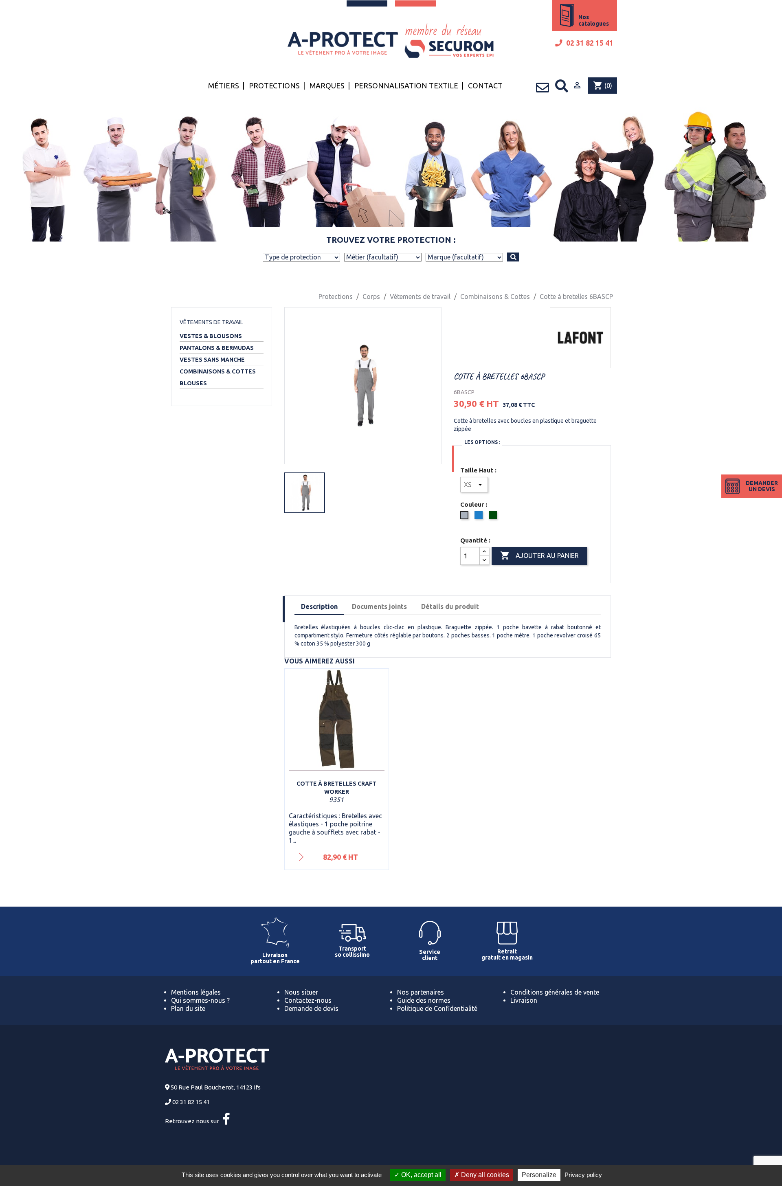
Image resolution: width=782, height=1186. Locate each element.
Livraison (523, 1000)
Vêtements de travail (211, 322)
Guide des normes (423, 1000)
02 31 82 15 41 (589, 43)
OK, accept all (421, 1174)
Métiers (223, 85)
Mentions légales (196, 992)
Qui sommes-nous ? (200, 1000)
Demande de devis (311, 1008)
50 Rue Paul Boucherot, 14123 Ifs (216, 1087)
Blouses (193, 383)
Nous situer (301, 992)
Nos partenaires (420, 992)
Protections (274, 85)
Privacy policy (583, 1174)
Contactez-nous (308, 1000)
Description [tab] (319, 606)
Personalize (539, 1174)
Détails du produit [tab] (450, 606)
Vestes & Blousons (211, 336)
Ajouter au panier (539, 555)
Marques (327, 85)
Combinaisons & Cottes (218, 371)
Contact (485, 85)
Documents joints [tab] (379, 606)
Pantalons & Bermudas (217, 348)
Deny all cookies (484, 1174)
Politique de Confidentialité (437, 1008)
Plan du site (188, 1008)
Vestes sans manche (212, 359)
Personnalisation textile (406, 85)
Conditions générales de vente (554, 992)
